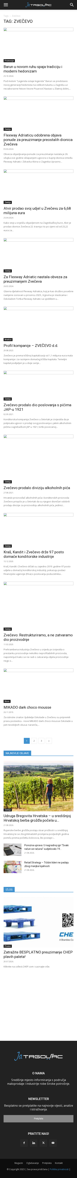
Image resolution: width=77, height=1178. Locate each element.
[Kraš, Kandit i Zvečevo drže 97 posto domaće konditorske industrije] (38, 530)
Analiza (8, 339)
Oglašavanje (32, 1163)
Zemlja (8, 129)
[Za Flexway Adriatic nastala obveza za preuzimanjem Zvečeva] (38, 255)
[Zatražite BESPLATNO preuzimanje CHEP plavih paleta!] (38, 922)
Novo (7, 701)
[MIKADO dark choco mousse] (38, 685)
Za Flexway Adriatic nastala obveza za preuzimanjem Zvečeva (35, 279)
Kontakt (59, 1163)
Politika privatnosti (59, 1169)
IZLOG (9, 889)
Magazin (19, 1163)
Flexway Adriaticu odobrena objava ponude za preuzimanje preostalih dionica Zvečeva (38, 139)
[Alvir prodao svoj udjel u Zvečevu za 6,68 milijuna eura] (38, 186)
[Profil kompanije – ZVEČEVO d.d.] (38, 324)
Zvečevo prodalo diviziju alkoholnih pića (37, 488)
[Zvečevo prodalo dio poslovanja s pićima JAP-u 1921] (38, 385)
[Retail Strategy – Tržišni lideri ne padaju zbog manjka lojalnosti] (12, 867)
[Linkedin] (33, 1143)
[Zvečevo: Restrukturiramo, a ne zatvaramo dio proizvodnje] (38, 606)
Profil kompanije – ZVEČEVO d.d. (31, 345)
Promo (8, 946)
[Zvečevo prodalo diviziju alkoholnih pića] (38, 459)
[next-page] (49, 741)
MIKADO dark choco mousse (27, 707)
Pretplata (38, 1118)
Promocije (9, 60)
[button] (5, 5)
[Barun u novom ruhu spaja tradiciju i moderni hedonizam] (38, 45)
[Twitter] (43, 1143)
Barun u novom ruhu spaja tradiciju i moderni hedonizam (33, 69)
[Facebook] (24, 1143)
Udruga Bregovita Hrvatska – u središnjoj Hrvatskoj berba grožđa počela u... (37, 818)
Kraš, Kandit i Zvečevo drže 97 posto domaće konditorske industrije (34, 554)
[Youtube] (53, 1143)
